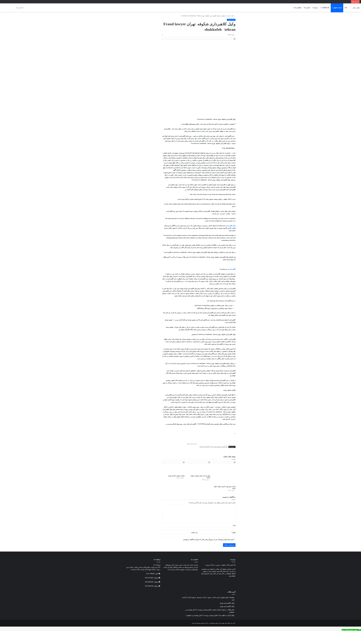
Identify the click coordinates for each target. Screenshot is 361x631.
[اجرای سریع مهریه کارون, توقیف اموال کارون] (224, 473)
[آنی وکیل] (356, 7)
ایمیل (233, 532)
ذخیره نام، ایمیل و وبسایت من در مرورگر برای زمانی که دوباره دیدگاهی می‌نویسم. (208, 539)
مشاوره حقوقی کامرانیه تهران (176, 475)
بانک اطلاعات (325, 7)
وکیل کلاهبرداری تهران (227, 603)
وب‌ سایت (194, 532)
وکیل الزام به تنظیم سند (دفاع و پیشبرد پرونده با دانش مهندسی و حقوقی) (210, 615)
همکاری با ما (297, 7)
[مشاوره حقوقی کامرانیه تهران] (173, 467)
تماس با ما (307, 7)
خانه (346, 7)
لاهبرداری (232, 269)
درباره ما (315, 7)
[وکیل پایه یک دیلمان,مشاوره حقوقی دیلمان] (199, 467)
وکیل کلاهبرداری (230, 225)
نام (234, 525)
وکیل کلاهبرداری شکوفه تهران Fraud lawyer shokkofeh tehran (213, 446)
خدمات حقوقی (337, 7)
